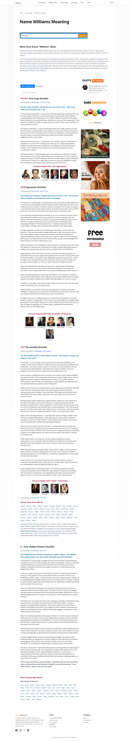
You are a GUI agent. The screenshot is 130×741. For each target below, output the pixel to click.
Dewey (77, 693)
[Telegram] (28, 730)
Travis (32, 688)
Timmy (45, 696)
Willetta (69, 506)
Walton (46, 506)
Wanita (34, 520)
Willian (36, 509)
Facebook (39, 86)
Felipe (32, 693)
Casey (33, 691)
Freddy (72, 696)
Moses (39, 696)
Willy (52, 515)
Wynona (75, 506)
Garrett (48, 693)
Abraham (64, 691)
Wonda (58, 515)
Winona (30, 512)
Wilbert (36, 512)
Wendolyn (70, 517)
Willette (35, 517)
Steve (74, 685)
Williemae (23, 515)
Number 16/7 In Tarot (43, 351)
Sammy (71, 693)
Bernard (43, 688)
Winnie (41, 515)
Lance (73, 688)
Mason (43, 685)
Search (82, 36)
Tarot (82, 2)
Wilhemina (23, 512)
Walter (46, 517)
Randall (37, 688)
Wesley (48, 685)
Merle (34, 696)
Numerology (64, 2)
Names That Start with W (31, 502)
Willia (64, 506)
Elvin (33, 699)
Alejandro (46, 691)
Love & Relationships (55, 718)
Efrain (62, 696)
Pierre (67, 696)
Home (21, 13)
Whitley (29, 517)
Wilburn (65, 512)
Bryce (77, 696)
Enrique (39, 691)
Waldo (57, 517)
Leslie (58, 688)
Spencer (42, 693)
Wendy (63, 517)
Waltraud (64, 515)
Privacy (75, 737)
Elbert (22, 696)
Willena (70, 515)
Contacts (86, 722)
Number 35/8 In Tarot (41, 191)
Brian (65, 685)
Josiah (26, 685)
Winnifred (23, 509)
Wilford (42, 512)
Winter (48, 509)
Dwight (22, 691)
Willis (29, 515)
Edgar (63, 688)
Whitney (59, 512)
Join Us (85, 718)
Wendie (22, 506)
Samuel (32, 685)
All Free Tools (87, 720)
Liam (21, 685)
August (22, 699)
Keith (70, 685)
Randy (22, 688)
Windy (58, 509)
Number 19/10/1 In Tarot (42, 102)
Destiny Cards (53, 2)
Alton (22, 693)
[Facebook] (16, 730)
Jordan (28, 691)
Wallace (40, 506)
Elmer (68, 688)
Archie (27, 693)
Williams (35, 515)
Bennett (54, 685)
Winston (47, 515)
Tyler (53, 688)
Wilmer (22, 520)
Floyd (49, 688)
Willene (72, 509)
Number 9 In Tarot (40, 551)
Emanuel (51, 696)
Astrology (74, 2)
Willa (75, 517)
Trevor (52, 691)
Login (111, 2)
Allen (27, 688)
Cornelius (28, 696)
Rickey (70, 691)
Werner (53, 512)
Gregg (54, 693)
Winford (51, 517)
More (88, 2)
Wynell (28, 520)
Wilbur (72, 512)
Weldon (58, 506)
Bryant (65, 693)
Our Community (27, 86)
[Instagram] (20, 730)
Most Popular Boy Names (31, 677)
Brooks (60, 685)
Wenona (28, 506)
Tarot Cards (52, 727)
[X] (24, 730)
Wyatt (37, 685)
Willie (52, 509)
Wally (34, 506)
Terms (72, 737)
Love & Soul (41, 2)
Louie (57, 696)
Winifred (52, 506)
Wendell (41, 509)
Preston (75, 691)
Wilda (40, 517)
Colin (37, 693)
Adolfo (28, 699)
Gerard (57, 691)
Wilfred (30, 509)
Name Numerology (39, 13)
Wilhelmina (64, 509)
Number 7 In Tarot (40, 498)
